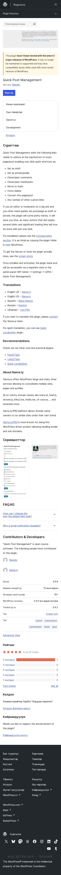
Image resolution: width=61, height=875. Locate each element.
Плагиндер (38, 764)
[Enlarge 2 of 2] (54, 448)
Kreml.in (22, 305)
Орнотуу (11, 119)
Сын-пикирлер (14, 112)
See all (54, 685)
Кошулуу (37, 779)
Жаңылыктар (10, 759)
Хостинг (7, 764)
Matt (7, 810)
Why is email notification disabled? (22, 525)
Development (13, 127)
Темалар (37, 759)
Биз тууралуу (11, 753)
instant (47, 627)
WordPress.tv (12, 795)
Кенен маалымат (15, 104)
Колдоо (10, 135)
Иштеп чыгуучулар (13, 789)
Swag (36, 795)
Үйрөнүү (8, 779)
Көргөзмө (37, 753)
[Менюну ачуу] (56, 4)
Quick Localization (17, 363)
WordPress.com (13, 804)
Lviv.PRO (25, 309)
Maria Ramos (26, 300)
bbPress (9, 815)
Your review (9, 685)
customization (35, 627)
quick (54, 627)
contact (53, 316)
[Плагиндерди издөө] (34, 24)
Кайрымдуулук (42, 789)
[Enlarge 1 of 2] (25, 448)
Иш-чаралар (39, 784)
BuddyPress (11, 820)
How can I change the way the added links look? (17, 515)
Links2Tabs (13, 359)
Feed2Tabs (13, 354)
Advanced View (11, 635)
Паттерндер (39, 769)
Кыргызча (15, 834)
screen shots (26, 256)
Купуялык (8, 769)
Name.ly (13, 570)
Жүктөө (9, 93)
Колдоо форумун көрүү (16, 708)
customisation (51, 621)
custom (39, 621)
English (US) (52, 614)
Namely (16, 84)
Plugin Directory (11, 13)
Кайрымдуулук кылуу (15, 735)
